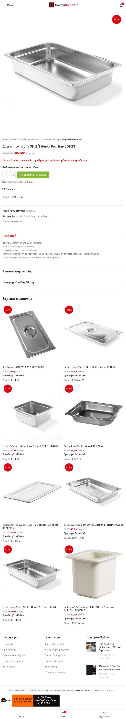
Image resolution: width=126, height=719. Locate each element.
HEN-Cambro (16, 541)
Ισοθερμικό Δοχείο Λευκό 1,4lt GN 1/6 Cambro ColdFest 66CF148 (89, 608)
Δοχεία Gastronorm (72, 139)
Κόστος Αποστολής (54, 644)
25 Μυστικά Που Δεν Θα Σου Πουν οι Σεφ (109, 668)
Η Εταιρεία (7, 644)
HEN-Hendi (17, 197)
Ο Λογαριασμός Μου (54, 672)
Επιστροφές (50, 666)
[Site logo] (63, 4)
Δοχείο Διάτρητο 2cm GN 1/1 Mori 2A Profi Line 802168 (94, 524)
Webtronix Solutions (84, 690)
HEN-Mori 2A (77, 380)
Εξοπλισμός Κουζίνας (29, 139)
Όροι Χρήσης (9, 649)
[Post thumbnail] (91, 651)
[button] (13, 375)
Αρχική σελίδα (9, 139)
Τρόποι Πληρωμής (53, 661)
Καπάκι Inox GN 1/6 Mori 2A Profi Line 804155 (89, 367)
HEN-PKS (15, 380)
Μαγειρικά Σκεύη (51, 139)
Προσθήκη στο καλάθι (33, 175)
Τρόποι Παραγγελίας (54, 655)
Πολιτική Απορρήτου (12, 661)
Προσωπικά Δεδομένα (13, 655)
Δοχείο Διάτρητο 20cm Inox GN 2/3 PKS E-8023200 (30, 446)
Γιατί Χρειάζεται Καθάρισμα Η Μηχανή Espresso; (110, 647)
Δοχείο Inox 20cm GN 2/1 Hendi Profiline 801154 (29, 607)
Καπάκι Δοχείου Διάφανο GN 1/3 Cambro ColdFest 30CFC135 (30, 526)
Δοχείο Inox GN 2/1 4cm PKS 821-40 (84, 446)
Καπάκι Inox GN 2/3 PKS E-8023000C (23, 367)
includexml (43, 216)
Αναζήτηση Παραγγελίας (56, 649)
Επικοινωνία (8, 666)
